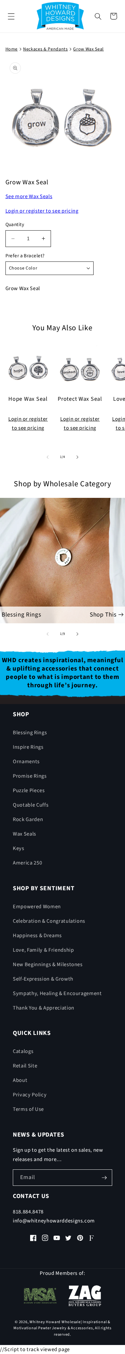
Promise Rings (30, 776)
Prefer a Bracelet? (25, 255)
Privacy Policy (29, 1095)
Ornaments (26, 761)
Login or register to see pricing (42, 211)
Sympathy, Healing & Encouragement (57, 993)
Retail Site (25, 1066)
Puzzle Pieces (29, 790)
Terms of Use (28, 1109)
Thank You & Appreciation (43, 1008)
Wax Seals (24, 834)
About (20, 1080)
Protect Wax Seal (80, 399)
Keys (18, 848)
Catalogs (23, 1051)
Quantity (14, 224)
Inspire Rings (28, 747)
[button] (11, 16)
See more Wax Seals (29, 196)
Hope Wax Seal (27, 399)
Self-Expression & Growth (43, 979)
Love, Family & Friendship (43, 950)
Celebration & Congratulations (49, 921)
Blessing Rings (30, 732)
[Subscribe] (104, 1177)
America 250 (27, 863)
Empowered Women (37, 906)
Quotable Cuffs (30, 805)
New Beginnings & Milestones (48, 964)
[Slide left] (48, 457)
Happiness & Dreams (37, 935)
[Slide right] (77, 457)
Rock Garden (28, 819)
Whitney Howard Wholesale (54, 1322)
